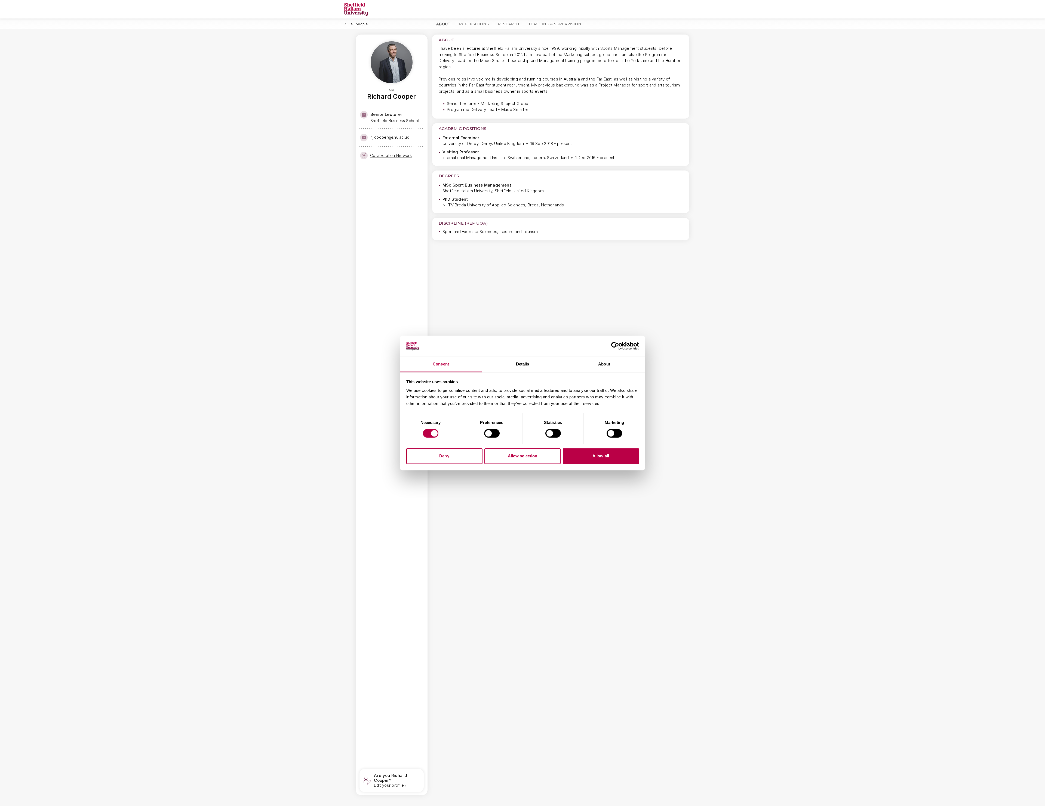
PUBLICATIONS (474, 24)
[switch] (492, 433)
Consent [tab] (441, 364)
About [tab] (604, 364)
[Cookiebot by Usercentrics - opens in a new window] (615, 346)
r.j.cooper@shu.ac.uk (389, 137)
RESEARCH (509, 24)
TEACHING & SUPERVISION (555, 24)
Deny (444, 456)
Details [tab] (522, 364)
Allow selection (522, 456)
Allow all (600, 456)
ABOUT (443, 24)
